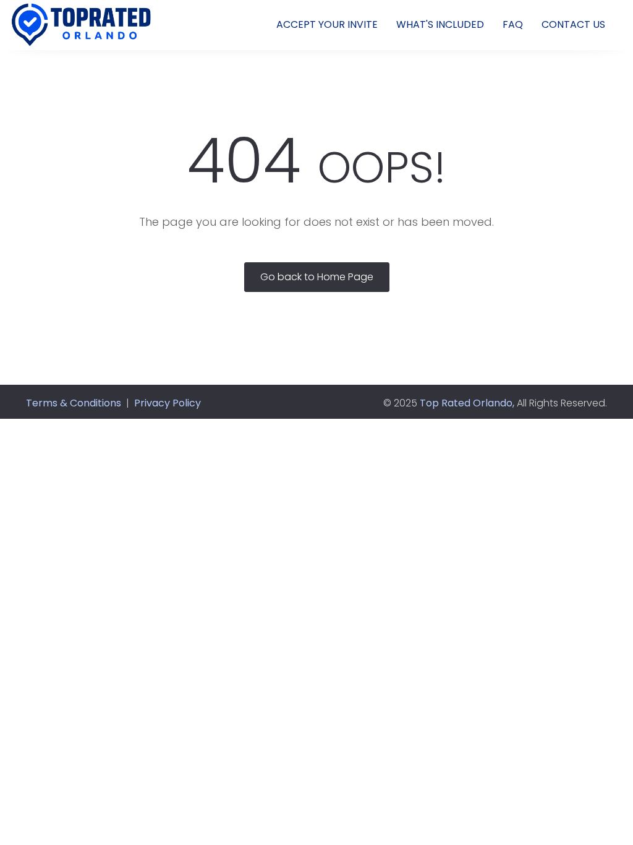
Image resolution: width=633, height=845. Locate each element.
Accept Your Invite (327, 24)
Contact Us (573, 24)
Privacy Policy (167, 403)
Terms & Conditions (73, 403)
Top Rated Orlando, (467, 403)
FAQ (513, 24)
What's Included (440, 24)
